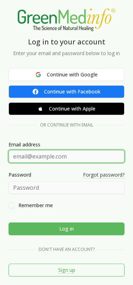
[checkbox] (11, 205)
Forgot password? (103, 174)
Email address (24, 144)
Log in (66, 228)
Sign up (66, 270)
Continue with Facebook (72, 91)
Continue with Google (72, 74)
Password (20, 174)
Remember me (35, 205)
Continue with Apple (72, 108)
